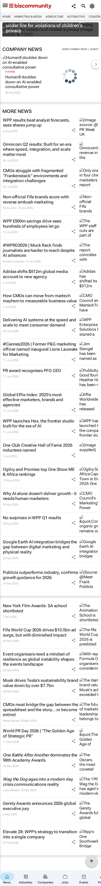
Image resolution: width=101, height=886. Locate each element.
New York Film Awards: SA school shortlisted (35, 608)
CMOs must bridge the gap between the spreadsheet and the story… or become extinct (40, 709)
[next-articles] (96, 64)
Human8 (10, 71)
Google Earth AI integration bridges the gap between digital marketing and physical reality (40, 546)
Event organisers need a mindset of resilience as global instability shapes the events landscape (38, 659)
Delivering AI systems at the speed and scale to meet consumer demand (39, 322)
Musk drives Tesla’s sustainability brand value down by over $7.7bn (40, 683)
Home (6, 16)
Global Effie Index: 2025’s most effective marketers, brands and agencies (33, 399)
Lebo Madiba (11, 790)
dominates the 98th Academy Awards (40, 757)
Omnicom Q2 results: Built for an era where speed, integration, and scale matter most (37, 149)
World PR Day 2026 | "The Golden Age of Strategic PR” (38, 733)
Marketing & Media (28, 16)
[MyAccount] (93, 6)
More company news (74, 49)
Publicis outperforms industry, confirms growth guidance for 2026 (40, 575)
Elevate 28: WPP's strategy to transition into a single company (40, 834)
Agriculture (54, 16)
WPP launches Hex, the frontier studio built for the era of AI (38, 423)
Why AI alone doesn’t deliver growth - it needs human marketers (40, 496)
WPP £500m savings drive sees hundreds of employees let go (32, 224)
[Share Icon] (73, 130)
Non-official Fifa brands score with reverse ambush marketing (36, 199)
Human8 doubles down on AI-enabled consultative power (23, 82)
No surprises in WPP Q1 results (32, 517)
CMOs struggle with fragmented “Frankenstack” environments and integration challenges (35, 175)
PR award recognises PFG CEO (32, 370)
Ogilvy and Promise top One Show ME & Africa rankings (39, 472)
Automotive (76, 16)
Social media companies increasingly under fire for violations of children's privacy (45, 25)
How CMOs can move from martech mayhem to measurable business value (40, 298)
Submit (94, 49)
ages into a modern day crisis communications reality (38, 782)
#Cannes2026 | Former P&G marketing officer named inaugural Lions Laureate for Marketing (40, 349)
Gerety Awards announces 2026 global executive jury (39, 806)
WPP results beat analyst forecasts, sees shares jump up (36, 123)
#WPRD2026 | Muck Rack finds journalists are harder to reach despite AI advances (39, 250)
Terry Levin (10, 208)
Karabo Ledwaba (14, 261)
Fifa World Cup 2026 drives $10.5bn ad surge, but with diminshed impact (39, 632)
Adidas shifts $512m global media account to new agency (35, 274)
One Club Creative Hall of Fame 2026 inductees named (37, 448)
